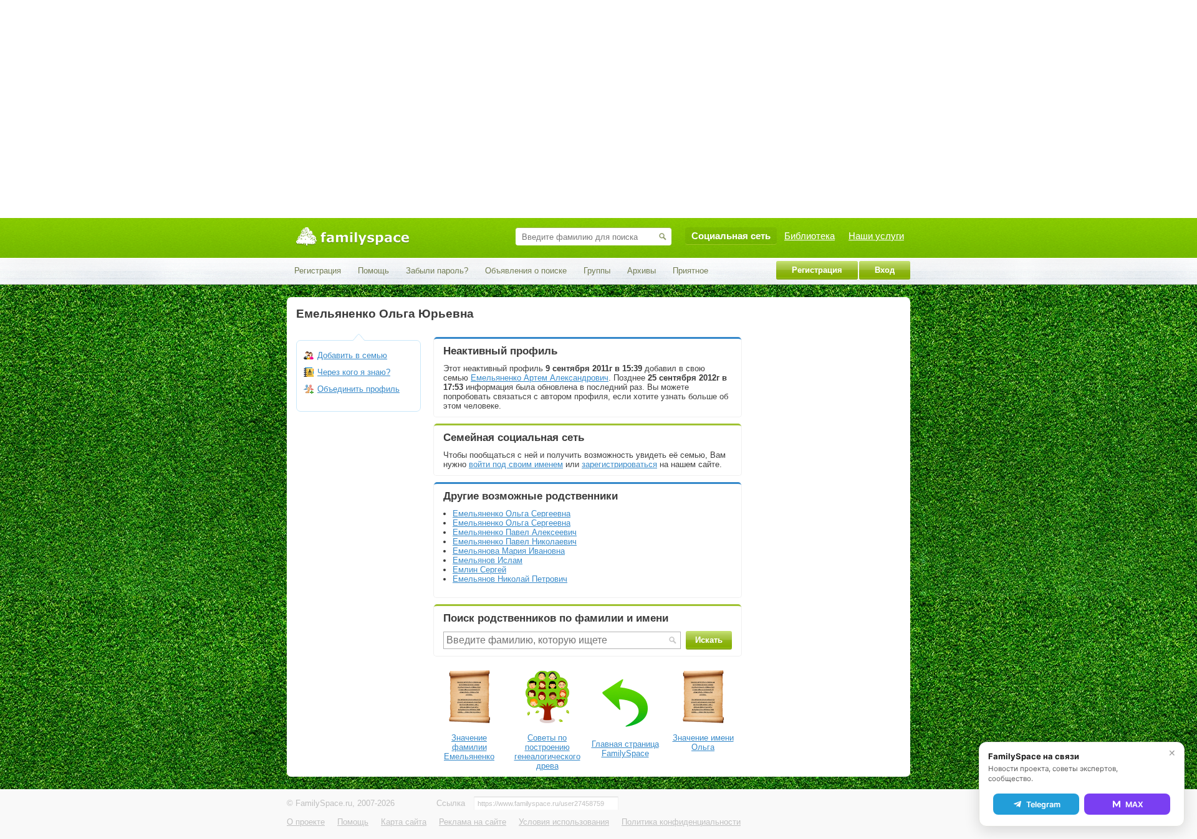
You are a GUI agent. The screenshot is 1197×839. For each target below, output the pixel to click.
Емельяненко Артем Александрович (539, 377)
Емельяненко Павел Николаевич (515, 541)
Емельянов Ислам (487, 560)
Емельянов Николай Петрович (510, 579)
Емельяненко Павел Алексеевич (515, 532)
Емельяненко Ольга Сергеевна (511, 513)
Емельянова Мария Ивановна (509, 551)
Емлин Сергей (479, 569)
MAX (1134, 804)
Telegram (1043, 804)
